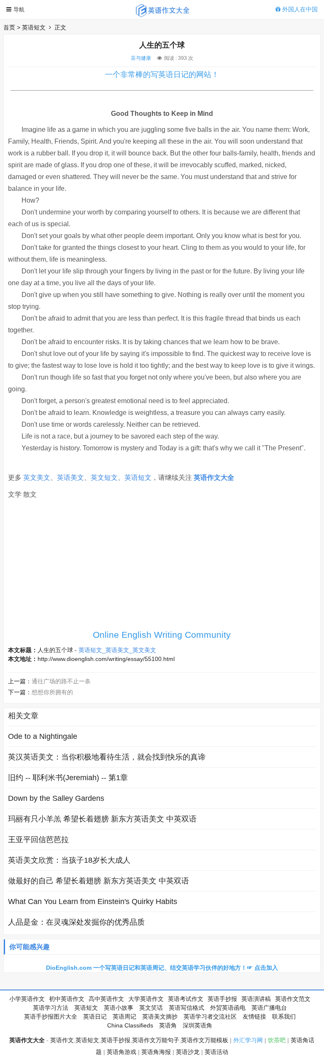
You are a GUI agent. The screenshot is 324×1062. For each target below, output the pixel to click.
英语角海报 (156, 1052)
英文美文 (36, 477)
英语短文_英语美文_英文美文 (117, 650)
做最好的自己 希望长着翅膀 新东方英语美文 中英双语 (98, 881)
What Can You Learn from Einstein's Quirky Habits (92, 901)
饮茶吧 (277, 1040)
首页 (9, 27)
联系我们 (284, 1016)
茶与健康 (141, 58)
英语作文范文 (292, 998)
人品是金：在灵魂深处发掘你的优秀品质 (76, 922)
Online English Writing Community (162, 634)
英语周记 (124, 1016)
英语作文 (62, 1040)
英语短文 (34, 27)
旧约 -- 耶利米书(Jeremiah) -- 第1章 (68, 777)
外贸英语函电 (228, 1007)
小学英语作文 (27, 998)
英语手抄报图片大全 (50, 1016)
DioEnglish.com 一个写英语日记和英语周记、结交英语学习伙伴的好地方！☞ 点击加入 (162, 967)
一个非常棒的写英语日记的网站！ (162, 74)
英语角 (168, 1025)
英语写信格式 (186, 1007)
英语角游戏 (121, 1052)
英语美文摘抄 (160, 1016)
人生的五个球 (55, 650)
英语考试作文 (185, 998)
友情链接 (254, 1016)
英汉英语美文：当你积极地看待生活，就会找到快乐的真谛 (106, 757)
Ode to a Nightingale (42, 736)
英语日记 (95, 1016)
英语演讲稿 (256, 998)
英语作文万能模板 (204, 1040)
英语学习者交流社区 (210, 1016)
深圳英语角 (197, 1025)
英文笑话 (151, 1007)
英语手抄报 (222, 998)
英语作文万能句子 (155, 1040)
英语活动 (216, 1052)
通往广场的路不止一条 (61, 681)
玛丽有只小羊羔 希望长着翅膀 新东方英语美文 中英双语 (102, 819)
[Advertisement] (162, 567)
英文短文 (104, 477)
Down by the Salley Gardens (56, 798)
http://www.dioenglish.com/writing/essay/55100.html (106, 658)
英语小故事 (118, 1007)
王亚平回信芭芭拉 (38, 839)
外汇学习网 (248, 1040)
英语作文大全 (214, 477)
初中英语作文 (66, 998)
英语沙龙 (188, 1052)
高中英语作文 (106, 998)
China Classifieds (130, 1025)
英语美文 (70, 477)
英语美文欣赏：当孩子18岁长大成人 (69, 860)
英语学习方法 (50, 1007)
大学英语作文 (146, 998)
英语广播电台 (269, 1007)
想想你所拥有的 (52, 692)
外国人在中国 (299, 9)
